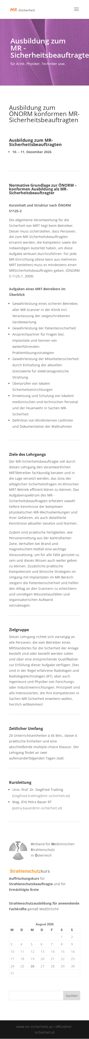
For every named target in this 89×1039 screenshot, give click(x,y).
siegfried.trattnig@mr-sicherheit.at (41, 795)
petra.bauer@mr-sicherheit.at (37, 808)
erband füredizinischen (53, 844)
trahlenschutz (43, 849)
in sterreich (41, 855)
